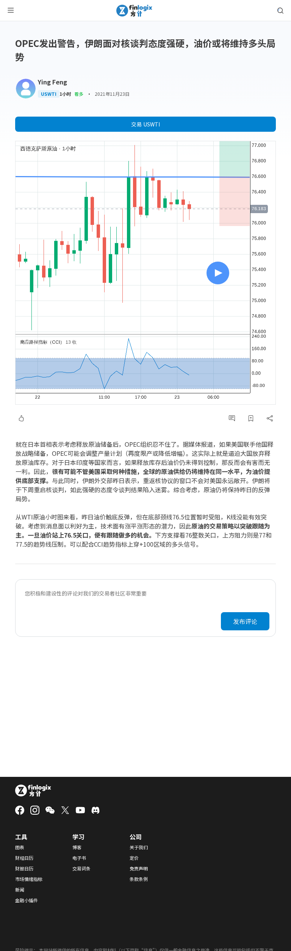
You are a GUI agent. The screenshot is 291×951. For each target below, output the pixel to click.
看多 (78, 93)
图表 (19, 847)
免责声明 (139, 868)
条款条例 (139, 879)
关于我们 (139, 847)
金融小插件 (26, 900)
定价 (134, 858)
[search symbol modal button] (280, 10)
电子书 (79, 858)
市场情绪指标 (28, 879)
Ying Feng (52, 81)
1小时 (65, 94)
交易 (145, 124)
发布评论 (245, 621)
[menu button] (10, 10)
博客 (76, 847)
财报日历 (24, 868)
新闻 (19, 890)
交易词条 (81, 868)
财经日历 (24, 858)
